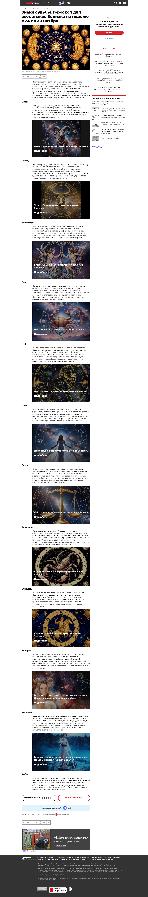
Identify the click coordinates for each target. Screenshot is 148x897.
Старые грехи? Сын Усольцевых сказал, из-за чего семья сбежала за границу (113, 117)
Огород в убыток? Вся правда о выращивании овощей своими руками (109, 80)
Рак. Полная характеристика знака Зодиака (60, 329)
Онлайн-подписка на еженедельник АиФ (106, 857)
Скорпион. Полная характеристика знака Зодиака (58, 573)
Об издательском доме (45, 857)
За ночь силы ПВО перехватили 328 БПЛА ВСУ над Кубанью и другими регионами (109, 63)
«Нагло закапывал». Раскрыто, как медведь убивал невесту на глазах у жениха (113, 102)
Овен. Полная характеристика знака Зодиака (61, 146)
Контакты (55, 860)
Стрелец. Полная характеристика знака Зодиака (57, 635)
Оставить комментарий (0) (74, 798)
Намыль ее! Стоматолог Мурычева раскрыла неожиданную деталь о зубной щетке (112, 131)
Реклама (70, 857)
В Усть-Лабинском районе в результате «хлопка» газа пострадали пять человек (109, 89)
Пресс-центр (60, 857)
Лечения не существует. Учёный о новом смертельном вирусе (112, 137)
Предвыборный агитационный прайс (74, 860)
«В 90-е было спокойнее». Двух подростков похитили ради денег (112, 123)
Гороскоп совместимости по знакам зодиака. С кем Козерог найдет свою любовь (61, 696)
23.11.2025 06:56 (27, 9)
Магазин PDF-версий (82, 857)
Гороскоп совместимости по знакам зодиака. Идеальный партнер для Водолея (61, 758)
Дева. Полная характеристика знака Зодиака (61, 450)
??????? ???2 (97, 147)
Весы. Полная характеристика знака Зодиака (61, 512)
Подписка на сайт (43, 860)
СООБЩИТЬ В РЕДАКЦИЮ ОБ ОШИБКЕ (101, 860)
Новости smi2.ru (29, 851)
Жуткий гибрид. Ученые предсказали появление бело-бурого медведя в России (113, 110)
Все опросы (109, 38)
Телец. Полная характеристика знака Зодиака (56, 206)
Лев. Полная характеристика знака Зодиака (60, 391)
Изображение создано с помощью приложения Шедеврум (41, 71)
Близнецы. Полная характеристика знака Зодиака (58, 266)
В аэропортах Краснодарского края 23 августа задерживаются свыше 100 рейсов (109, 55)
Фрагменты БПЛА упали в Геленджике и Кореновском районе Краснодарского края (109, 72)
